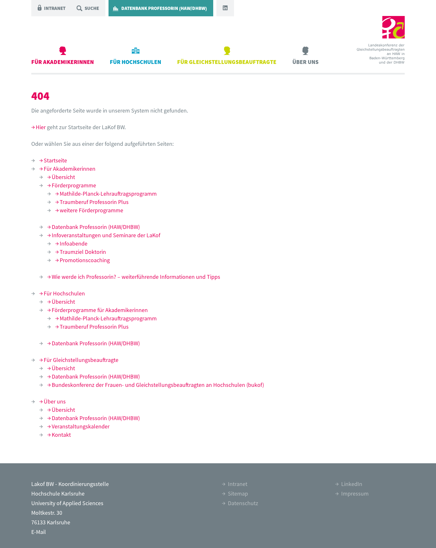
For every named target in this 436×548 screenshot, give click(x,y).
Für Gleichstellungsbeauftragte (226, 62)
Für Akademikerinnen (62, 62)
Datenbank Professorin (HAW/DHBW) (164, 8)
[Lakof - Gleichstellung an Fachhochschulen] (381, 36)
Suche (92, 8)
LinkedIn (351, 484)
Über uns (305, 62)
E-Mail (38, 532)
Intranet (54, 8)
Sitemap (238, 493)
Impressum (355, 493)
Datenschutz (243, 503)
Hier (41, 127)
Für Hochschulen (135, 62)
